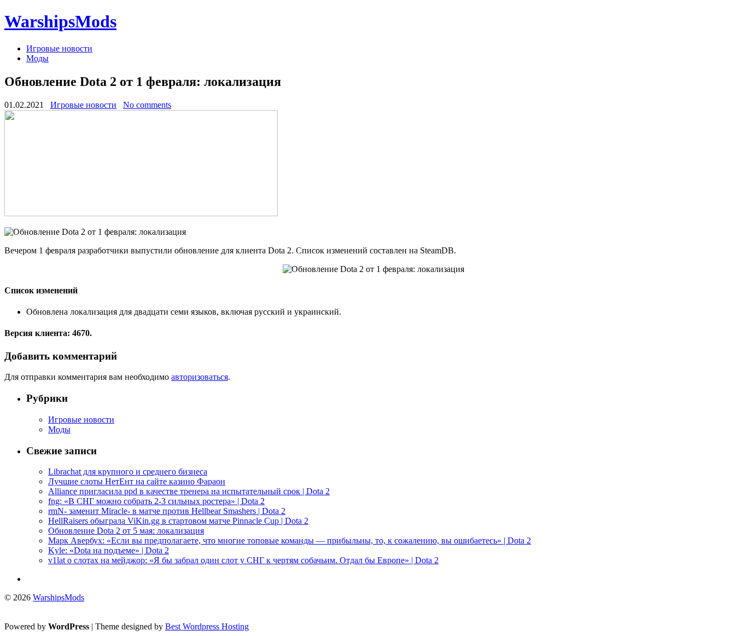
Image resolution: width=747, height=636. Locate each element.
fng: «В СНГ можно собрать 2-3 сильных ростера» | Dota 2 (156, 501)
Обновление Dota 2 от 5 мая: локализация (126, 530)
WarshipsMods (60, 21)
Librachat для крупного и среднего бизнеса (127, 471)
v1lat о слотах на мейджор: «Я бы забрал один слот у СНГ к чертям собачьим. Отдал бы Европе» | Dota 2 (243, 560)
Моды (37, 58)
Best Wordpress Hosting (207, 626)
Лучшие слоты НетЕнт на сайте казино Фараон (136, 481)
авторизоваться (199, 376)
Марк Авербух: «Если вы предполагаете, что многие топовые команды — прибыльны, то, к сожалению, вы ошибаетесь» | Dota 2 (289, 540)
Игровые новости (59, 48)
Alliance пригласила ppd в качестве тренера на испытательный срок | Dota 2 (189, 491)
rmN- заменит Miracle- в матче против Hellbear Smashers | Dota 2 (166, 511)
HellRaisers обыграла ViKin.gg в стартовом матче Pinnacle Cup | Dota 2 (178, 520)
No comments (147, 104)
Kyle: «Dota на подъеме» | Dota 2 (108, 550)
